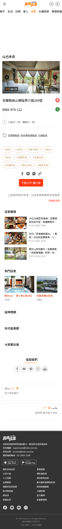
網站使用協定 (43, 477)
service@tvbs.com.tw (23, 451)
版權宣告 (7, 499)
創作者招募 (8, 490)
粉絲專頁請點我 (29, 135)
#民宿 (19, 149)
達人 (25, 11)
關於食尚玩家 (9, 469)
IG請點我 (42, 135)
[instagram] (26, 507)
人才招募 (7, 477)
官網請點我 (14, 135)
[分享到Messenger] (34, 174)
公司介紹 (7, 473)
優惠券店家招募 (10, 486)
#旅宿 (7, 149)
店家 (33, 11)
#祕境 (7, 157)
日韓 (17, 11)
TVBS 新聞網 (37, 525)
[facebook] (5, 507)
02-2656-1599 (23, 455)
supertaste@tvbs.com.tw (25, 447)
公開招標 (41, 490)
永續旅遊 (44, 11)
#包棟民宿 (9, 165)
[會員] (57, 4)
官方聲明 (41, 495)
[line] (19, 507)
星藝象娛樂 (42, 499)
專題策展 (57, 11)
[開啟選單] (4, 4)
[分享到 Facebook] (22, 174)
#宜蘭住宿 (38, 157)
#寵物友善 (42, 165)
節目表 (6, 495)
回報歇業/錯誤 (54, 200)
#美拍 (48, 149)
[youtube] (12, 507)
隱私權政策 (42, 473)
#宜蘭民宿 (21, 157)
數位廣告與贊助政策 (46, 482)
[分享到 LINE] (28, 174)
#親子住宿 (26, 165)
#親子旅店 (33, 149)
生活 (10, 11)
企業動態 (7, 482)
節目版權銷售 (43, 486)
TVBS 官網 (25, 525)
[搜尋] (51, 4)
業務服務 (41, 469)
